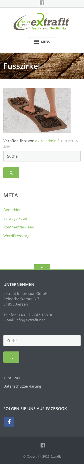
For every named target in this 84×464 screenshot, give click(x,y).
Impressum (13, 377)
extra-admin (45, 140)
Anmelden (12, 209)
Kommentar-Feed (18, 227)
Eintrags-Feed (15, 218)
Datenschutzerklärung (22, 386)
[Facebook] (42, 2)
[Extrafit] (42, 21)
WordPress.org (16, 235)
